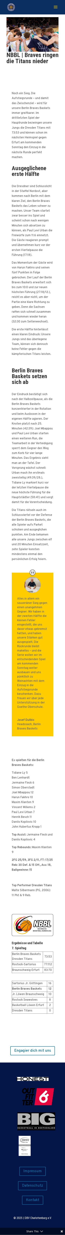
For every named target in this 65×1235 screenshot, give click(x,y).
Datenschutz (32, 1185)
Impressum (32, 1171)
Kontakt (32, 1200)
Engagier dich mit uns (32, 1050)
